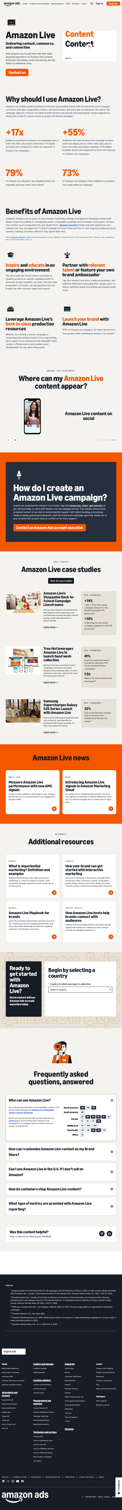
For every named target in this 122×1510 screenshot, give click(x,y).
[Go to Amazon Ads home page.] (25, 1497)
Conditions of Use (20, 1477)
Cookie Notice (70, 1477)
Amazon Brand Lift (40, 1408)
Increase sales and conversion (13, 1380)
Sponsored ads (7, 1400)
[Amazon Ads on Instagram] (12, 1481)
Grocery (68, 1393)
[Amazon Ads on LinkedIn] (3, 1481)
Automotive (69, 1368)
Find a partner (101, 1401)
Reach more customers (10, 1372)
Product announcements (105, 1372)
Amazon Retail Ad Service (43, 1453)
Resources (100, 1376)
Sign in (99, 3)
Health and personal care (74, 1397)
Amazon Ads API (39, 1444)
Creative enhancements (42, 1385)
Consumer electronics (73, 1376)
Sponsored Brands (9, 1408)
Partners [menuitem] (100, 1396)
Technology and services (45, 1432)
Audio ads (5, 1420)
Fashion (68, 1385)
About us (5, 1477)
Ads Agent (37, 1461)
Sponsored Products (9, 1404)
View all (5, 1428)
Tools (67, 3)
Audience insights (40, 1368)
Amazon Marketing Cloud (42, 1440)
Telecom (68, 1413)
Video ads (5, 1416)
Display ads (6, 1412)
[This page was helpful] (109, 1234)
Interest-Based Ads (53, 1477)
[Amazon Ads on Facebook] (22, 1481)
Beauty (67, 1372)
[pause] (89, 46)
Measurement (57, 3)
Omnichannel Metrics (41, 1420)
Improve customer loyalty (12, 1385)
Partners (76, 3)
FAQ (97, 1385)
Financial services (71, 1389)
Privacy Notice (36, 1477)
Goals (25, 3)
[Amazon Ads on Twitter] (8, 1481)
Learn (83, 3)
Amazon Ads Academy (104, 1368)
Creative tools (38, 1393)
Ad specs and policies (104, 1380)
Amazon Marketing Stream (43, 1412)
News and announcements (106, 1389)
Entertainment (70, 1380)
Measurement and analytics (42, 1402)
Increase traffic (7, 1376)
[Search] (92, 4)
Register (113, 3)
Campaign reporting (40, 1416)
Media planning (39, 1372)
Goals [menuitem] (4, 1364)
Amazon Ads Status (86, 1477)
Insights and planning (43, 1364)
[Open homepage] (32, 416)
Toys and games (71, 1417)
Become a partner (103, 1405)
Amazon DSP (38, 1436)
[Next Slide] (21, 440)
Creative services (39, 1389)
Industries (70, 1364)
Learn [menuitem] (99, 1364)
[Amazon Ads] (10, 3)
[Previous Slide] (8, 440)
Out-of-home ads (8, 1424)
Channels (69, 1429)
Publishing (69, 1409)
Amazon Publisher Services (43, 1449)
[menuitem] (14, 1412)
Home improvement (72, 1405)
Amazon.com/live (68, 225)
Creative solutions (42, 1380)
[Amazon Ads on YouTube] (17, 1481)
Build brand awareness (10, 1368)
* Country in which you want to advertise (69, 984)
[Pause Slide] (15, 440)
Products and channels (39, 3)
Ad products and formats (10, 1394)
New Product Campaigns (42, 1457)
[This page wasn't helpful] (102, 1234)
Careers (101, 1477)
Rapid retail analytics (41, 1424)
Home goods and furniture (75, 1401)
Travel (67, 1421)
